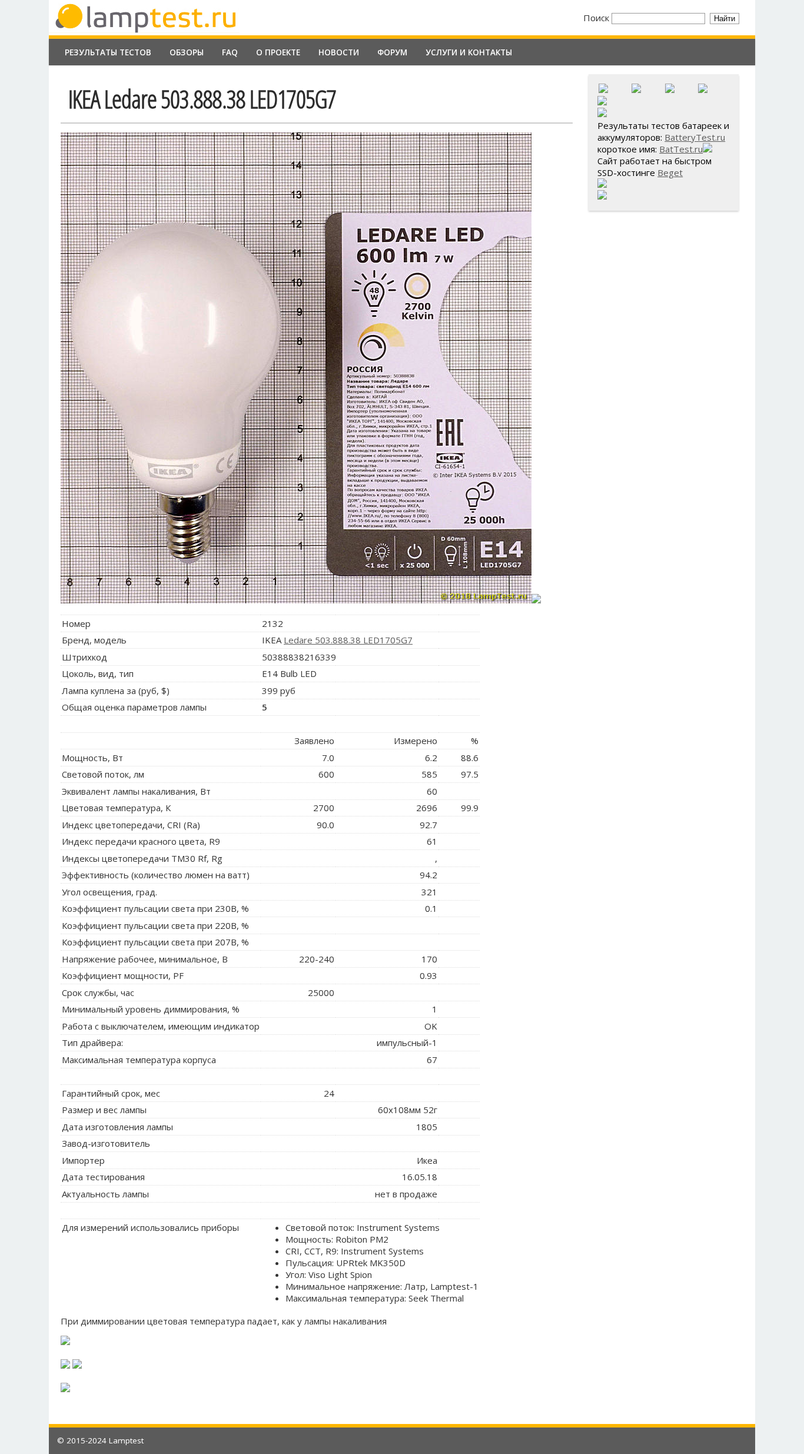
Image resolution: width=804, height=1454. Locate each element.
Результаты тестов (108, 52)
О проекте (278, 52)
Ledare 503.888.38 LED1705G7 (348, 640)
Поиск (597, 18)
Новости (338, 52)
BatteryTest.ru (695, 137)
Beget (670, 172)
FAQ (230, 52)
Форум (392, 52)
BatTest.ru (681, 149)
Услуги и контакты (469, 52)
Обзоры (187, 52)
